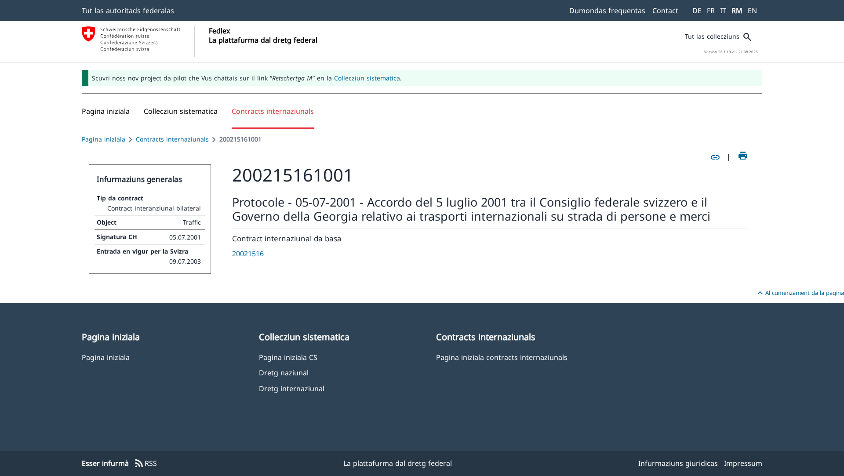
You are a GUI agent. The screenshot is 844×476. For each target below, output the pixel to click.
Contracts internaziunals (172, 139)
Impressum (743, 463)
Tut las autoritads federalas (128, 10)
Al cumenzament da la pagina (799, 293)
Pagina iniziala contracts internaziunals (502, 357)
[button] (181, 111)
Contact (665, 10)
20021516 (248, 253)
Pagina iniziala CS (288, 357)
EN (752, 10)
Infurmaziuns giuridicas (678, 463)
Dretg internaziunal (291, 388)
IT (723, 10)
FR (711, 10)
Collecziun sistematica (367, 78)
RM (736, 10)
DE (697, 10)
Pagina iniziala (103, 139)
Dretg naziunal (284, 372)
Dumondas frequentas (607, 10)
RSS (145, 463)
